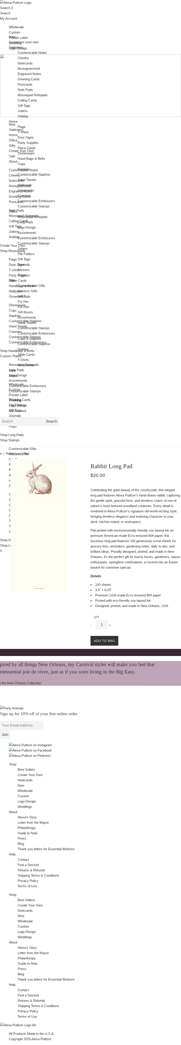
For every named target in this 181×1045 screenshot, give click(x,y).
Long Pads (16, 370)
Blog (21, 844)
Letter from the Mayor (33, 822)
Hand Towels (27, 180)
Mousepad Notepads (33, 95)
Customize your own (24, 42)
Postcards (16, 202)
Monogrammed (29, 68)
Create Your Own (30, 775)
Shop (12, 764)
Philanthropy (27, 828)
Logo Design (18, 375)
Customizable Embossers (27, 386)
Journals (15, 415)
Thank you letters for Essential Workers (46, 849)
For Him (23, 307)
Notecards (16, 180)
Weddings (25, 806)
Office (13, 211)
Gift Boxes (25, 312)
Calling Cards (27, 100)
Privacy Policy (28, 881)
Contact (23, 859)
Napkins (15, 316)
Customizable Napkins (34, 174)
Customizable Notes (32, 53)
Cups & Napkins (29, 338)
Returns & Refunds (31, 870)
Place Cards (18, 280)
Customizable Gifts (22, 449)
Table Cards (26, 354)
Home (13, 121)
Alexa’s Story (27, 817)
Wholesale (16, 27)
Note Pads (25, 90)
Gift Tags (15, 226)
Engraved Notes (29, 74)
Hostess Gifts (19, 454)
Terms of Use (27, 886)
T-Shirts (23, 132)
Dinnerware (17, 305)
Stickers (24, 270)
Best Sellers (26, 769)
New (12, 124)
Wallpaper (16, 291)
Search (5, 8)
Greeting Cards (29, 79)
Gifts (12, 280)
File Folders (26, 254)
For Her (23, 301)
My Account (8, 18)
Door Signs (17, 265)
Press (22, 838)
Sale (12, 156)
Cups (13, 310)
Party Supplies (28, 143)
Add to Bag (104, 641)
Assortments (18, 380)
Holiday (14, 237)
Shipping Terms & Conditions (38, 875)
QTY (96, 617)
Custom (14, 32)
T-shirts (14, 270)
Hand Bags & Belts (31, 158)
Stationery (16, 47)
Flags (13, 259)
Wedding (15, 400)
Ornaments (17, 296)
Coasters (15, 331)
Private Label (18, 37)
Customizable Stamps (25, 391)
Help (12, 854)
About (13, 161)
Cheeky (14, 175)
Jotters (14, 231)
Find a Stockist (28, 865)
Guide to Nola (27, 833)
